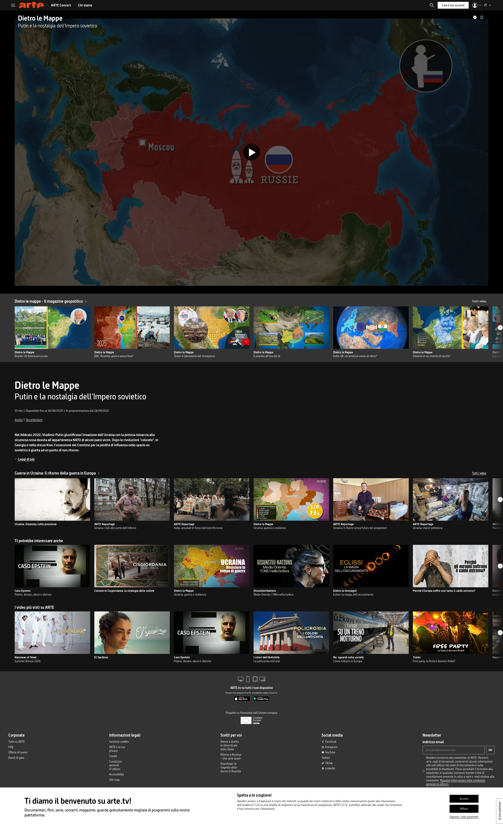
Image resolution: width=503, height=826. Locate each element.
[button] (432, 5)
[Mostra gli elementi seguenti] (500, 327)
